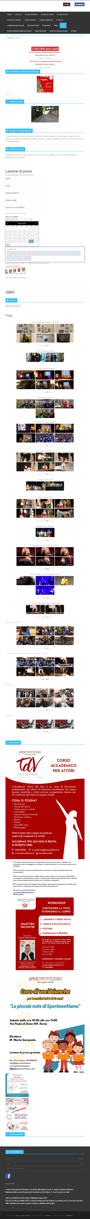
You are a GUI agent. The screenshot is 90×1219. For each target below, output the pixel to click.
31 (7, 245)
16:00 (10, 258)
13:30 (53, 253)
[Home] (16, 38)
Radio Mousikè (40, 31)
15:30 (77, 253)
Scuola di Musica (31, 14)
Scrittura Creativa (14, 20)
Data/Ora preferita (11, 217)
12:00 (34, 253)
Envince (48, 1215)
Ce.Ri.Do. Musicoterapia (59, 31)
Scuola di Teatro (47, 14)
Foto (63, 25)
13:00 (47, 253)
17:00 (22, 258)
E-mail (8, 186)
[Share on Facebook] (8, 1175)
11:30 (28, 253)
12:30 (40, 253)
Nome (7, 178)
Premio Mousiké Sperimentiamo (19, 31)
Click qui (8, 94)
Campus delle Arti (46, 20)
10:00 (10, 253)
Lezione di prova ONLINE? (15, 207)
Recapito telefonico (12, 193)
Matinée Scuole (33, 25)
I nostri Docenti (30, 20)
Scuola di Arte (62, 14)
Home (9, 14)
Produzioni (46, 25)
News (56, 25)
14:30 (65, 253)
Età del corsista (11, 200)
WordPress (70, 1215)
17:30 (28, 258)
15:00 (71, 253)
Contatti (18, 14)
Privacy (73, 31)
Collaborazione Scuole (15, 25)
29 (31, 241)
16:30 (16, 258)
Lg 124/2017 (9, 1183)
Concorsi (59, 20)
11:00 (22, 253)
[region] (45, 117)
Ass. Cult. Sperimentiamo (23, 1215)
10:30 (16, 253)
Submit (10, 292)
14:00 (59, 253)
